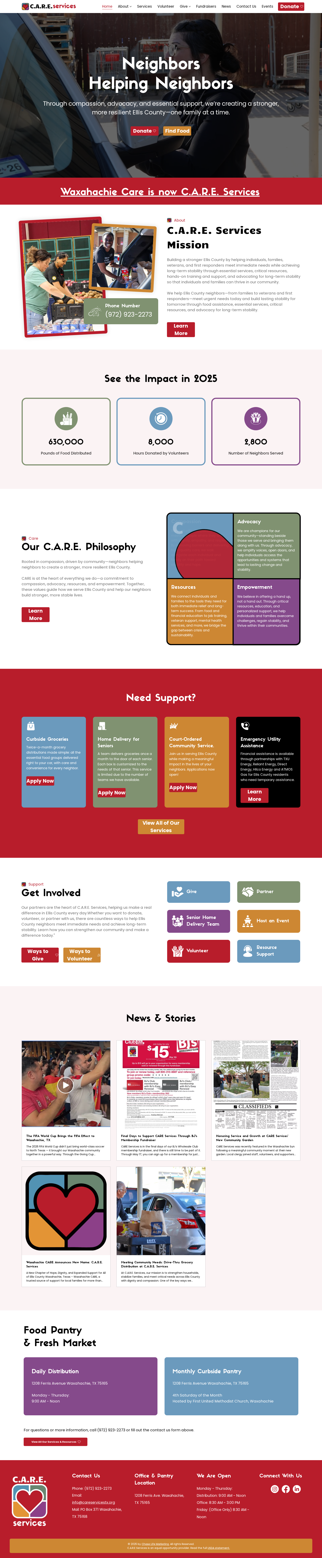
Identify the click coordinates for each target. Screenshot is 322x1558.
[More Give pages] (190, 6)
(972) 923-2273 (98, 1488)
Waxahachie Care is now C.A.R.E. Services (160, 193)
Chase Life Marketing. (155, 1544)
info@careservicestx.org (93, 1502)
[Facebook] (286, 1489)
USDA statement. (219, 1548)
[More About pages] (131, 6)
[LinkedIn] (297, 1489)
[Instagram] (275, 1489)
